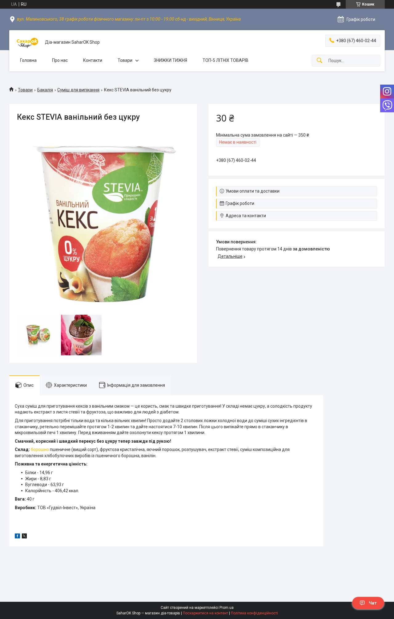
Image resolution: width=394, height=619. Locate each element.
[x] (24, 536)
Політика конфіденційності (254, 613)
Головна (28, 60)
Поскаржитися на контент (205, 613)
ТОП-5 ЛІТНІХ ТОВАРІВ (225, 60)
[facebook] (17, 536)
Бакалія (45, 89)
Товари (125, 60)
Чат (373, 603)
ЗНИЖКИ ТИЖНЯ (170, 60)
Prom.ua (226, 607)
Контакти (92, 60)
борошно (40, 449)
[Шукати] (319, 61)
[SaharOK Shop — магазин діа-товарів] (27, 42)
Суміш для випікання (78, 89)
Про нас (60, 60)
